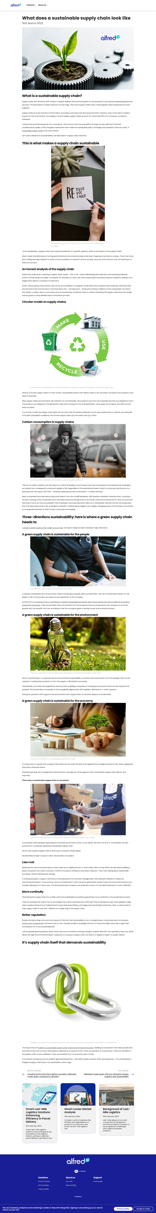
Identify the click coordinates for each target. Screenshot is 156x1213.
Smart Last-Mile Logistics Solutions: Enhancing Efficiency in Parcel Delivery (38, 1115)
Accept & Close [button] (143, 1209)
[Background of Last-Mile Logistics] (116, 1094)
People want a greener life (33, 923)
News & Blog (71, 1185)
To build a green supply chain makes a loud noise (42, 528)
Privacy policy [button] (123, 1209)
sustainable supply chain (32, 131)
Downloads (98, 1181)
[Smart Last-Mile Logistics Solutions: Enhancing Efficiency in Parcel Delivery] (39, 1094)
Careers (78, 1196)
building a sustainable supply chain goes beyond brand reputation (66, 1048)
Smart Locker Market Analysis (77, 1110)
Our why (69, 1181)
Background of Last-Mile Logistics (116, 1110)
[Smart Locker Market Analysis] (78, 1094)
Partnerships (43, 1185)
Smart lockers (44, 1181)
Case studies (43, 1189)
